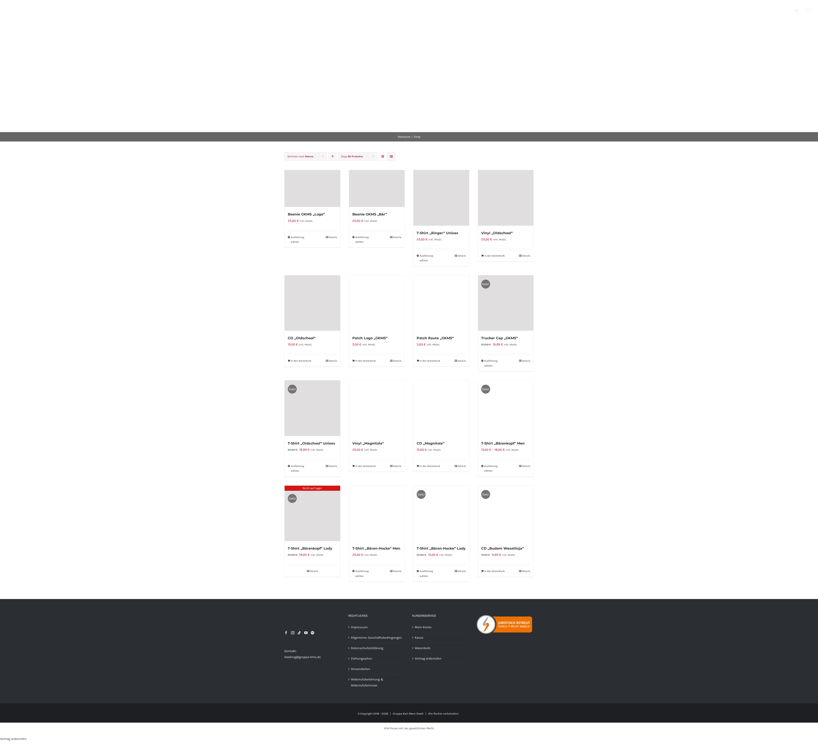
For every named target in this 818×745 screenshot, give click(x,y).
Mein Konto (423, 627)
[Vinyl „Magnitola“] (377, 408)
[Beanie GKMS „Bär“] (377, 188)
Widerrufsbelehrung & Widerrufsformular (367, 682)
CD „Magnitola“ (430, 443)
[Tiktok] (299, 632)
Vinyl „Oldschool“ (497, 233)
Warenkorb (422, 648)
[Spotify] (312, 632)
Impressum (359, 627)
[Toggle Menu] (808, 11)
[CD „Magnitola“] (441, 408)
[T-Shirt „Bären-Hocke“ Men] (377, 513)
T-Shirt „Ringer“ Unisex (437, 233)
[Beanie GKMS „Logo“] (312, 188)
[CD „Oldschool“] (312, 303)
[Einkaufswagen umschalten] (796, 10)
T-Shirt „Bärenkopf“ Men (503, 443)
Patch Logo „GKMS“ (369, 338)
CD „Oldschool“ (301, 338)
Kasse (419, 638)
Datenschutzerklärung (367, 648)
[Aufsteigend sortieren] (332, 156)
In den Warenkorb (494, 255)
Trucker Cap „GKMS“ (499, 338)
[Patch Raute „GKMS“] (441, 303)
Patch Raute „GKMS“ (435, 338)
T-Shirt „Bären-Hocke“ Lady (441, 548)
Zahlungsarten (361, 658)
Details (333, 237)
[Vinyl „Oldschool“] (506, 198)
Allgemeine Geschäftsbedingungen (376, 638)
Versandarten (360, 669)
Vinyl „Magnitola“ (368, 443)
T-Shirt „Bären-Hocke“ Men (376, 548)
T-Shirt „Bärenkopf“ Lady (310, 548)
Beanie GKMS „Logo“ (306, 214)
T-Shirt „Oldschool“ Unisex (311, 443)
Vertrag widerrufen (428, 658)
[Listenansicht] (391, 156)
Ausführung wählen (297, 239)
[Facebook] (286, 632)
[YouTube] (306, 632)
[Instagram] (292, 632)
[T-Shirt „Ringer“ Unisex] (441, 198)
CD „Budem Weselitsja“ (502, 548)
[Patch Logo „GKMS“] (377, 303)
